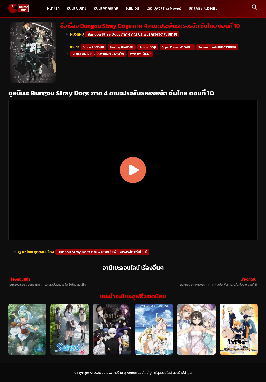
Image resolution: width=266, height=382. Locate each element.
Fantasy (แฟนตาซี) (122, 47)
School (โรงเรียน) (93, 47)
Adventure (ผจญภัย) (110, 54)
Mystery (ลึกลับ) (140, 54)
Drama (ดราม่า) (82, 54)
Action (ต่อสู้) (147, 47)
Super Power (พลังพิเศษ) (177, 47)
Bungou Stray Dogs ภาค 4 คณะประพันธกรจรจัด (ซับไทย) (132, 34)
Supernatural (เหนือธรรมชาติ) (217, 47)
